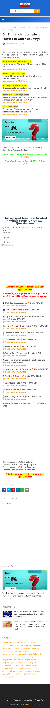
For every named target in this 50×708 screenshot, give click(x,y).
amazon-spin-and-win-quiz (11, 654)
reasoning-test (19, 668)
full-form (5, 657)
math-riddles (19, 665)
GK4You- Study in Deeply (31, 704)
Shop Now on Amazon (15, 305)
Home (4, 27)
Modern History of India (10, 648)
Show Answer (8, 245)
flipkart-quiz (37, 654)
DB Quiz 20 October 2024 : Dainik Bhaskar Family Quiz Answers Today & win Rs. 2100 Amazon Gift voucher (29, 614)
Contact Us (28, 700)
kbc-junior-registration (10, 663)
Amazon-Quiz (7, 643)
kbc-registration (7, 665)
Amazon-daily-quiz (14, 27)
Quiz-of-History (25, 648)
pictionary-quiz (7, 668)
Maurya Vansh (37, 645)
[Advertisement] (25, 192)
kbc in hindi (21, 657)
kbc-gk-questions (30, 660)
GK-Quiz (41, 643)
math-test (28, 665)
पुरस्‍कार (21, 671)
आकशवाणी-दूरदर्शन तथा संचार (10, 671)
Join (25, 163)
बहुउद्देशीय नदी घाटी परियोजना (32, 671)
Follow (26, 156)
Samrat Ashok (36, 648)
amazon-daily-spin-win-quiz (18, 651)
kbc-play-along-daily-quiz (27, 663)
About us (17, 700)
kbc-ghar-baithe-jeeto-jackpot (12, 660)
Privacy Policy (40, 700)
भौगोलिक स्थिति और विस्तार (29, 674)
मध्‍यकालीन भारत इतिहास (9, 677)
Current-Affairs (32, 643)
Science (5, 651)
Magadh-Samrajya (25, 645)
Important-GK (13, 645)
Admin (7, 44)
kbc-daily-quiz (31, 657)
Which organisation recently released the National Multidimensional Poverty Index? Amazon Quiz (23, 594)
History (4, 645)
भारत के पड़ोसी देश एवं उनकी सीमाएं (11, 674)
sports (27, 668)
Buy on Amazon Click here (15, 69)
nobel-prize (36, 665)
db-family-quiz (27, 654)
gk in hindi (13, 657)
